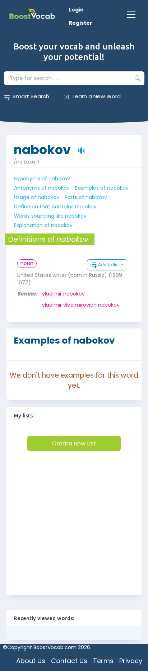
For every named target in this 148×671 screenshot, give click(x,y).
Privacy (130, 660)
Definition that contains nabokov (55, 206)
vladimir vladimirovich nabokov (81, 304)
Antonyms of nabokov (42, 188)
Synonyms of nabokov (42, 178)
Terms (103, 660)
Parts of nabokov (86, 197)
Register (80, 23)
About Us (30, 660)
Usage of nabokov (36, 197)
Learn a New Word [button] (97, 96)
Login (76, 9)
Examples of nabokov (102, 188)
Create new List (74, 443)
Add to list (109, 265)
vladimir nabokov (63, 293)
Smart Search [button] (31, 96)
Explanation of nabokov (43, 225)
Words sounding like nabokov (50, 215)
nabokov (42, 146)
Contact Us (69, 660)
